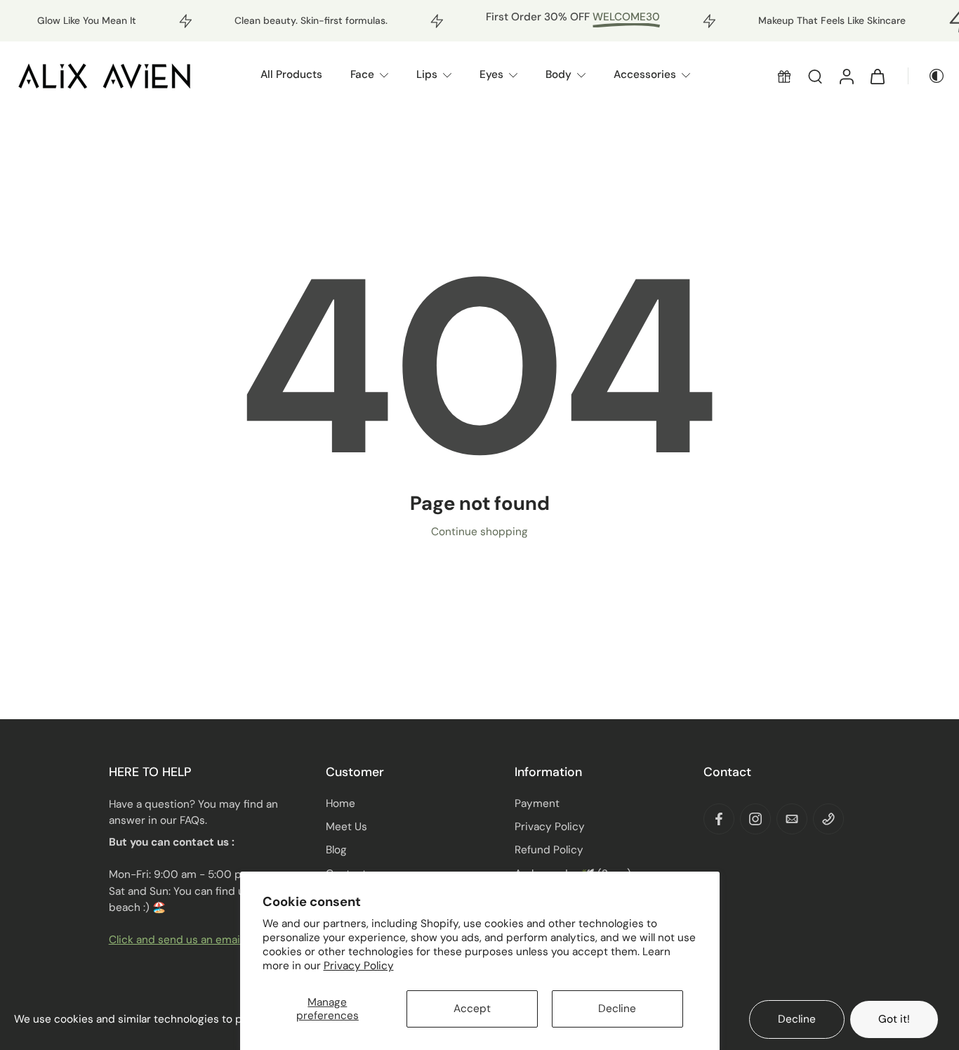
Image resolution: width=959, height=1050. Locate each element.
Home (340, 803)
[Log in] (846, 75)
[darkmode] (926, 75)
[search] (815, 76)
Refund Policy (549, 850)
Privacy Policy (359, 966)
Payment (537, 803)
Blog (336, 850)
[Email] (791, 818)
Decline (617, 1009)
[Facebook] (718, 818)
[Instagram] (755, 818)
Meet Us (346, 827)
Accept (472, 1009)
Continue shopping (479, 532)
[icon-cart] (876, 76)
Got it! (894, 1019)
